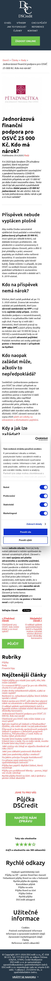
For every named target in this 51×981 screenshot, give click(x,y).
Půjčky (5, 662)
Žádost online (25, 41)
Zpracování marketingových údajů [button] (25, 936)
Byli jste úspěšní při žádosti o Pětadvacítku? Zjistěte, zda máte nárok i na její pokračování (24, 724)
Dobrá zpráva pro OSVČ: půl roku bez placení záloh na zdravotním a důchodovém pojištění (24, 701)
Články (17, 30)
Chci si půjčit (39, 22)
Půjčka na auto (25, 887)
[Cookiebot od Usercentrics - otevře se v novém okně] (36, 439)
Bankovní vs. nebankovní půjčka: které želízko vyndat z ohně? (25, 696)
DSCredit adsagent (25, 899)
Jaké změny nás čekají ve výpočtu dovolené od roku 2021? (25, 747)
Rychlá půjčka (25, 896)
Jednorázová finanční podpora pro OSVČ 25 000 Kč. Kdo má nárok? (24, 714)
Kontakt (33, 30)
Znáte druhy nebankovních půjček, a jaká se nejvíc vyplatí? (23, 691)
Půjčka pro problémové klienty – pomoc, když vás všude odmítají (24, 771)
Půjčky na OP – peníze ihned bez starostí (25, 874)
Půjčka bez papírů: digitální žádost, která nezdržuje (22, 766)
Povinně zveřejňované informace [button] (25, 930)
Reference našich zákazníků (25, 942)
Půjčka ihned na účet (25, 890)
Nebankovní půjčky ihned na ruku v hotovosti (25, 877)
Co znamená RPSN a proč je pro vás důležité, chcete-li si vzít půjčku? (24, 686)
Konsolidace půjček (25, 884)
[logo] (25, 9)
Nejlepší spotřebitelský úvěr (25, 871)
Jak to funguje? (16, 26)
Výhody (21, 22)
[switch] (44, 496)
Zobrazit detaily (34, 524)
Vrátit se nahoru (24, 976)
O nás (7, 22)
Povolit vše (25, 532)
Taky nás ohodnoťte (25, 844)
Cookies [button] (25, 927)
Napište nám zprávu (25, 819)
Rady (23, 60)
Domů (6, 60)
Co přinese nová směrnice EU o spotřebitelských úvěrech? (17, 761)
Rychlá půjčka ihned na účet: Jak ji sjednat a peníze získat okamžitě (23, 776)
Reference (38, 26)
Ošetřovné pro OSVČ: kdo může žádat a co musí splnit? (23, 719)
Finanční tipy (8, 668)
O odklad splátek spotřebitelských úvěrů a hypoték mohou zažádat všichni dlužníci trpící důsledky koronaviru (24, 708)
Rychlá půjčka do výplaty (25, 881)
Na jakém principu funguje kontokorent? (22, 757)
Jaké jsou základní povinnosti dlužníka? (21, 751)
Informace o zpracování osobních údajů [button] (25, 933)
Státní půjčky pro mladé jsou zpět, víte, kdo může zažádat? (23, 681)
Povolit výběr (25, 540)
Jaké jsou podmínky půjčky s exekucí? (20, 754)
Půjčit (13, 644)
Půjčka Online (25, 893)
